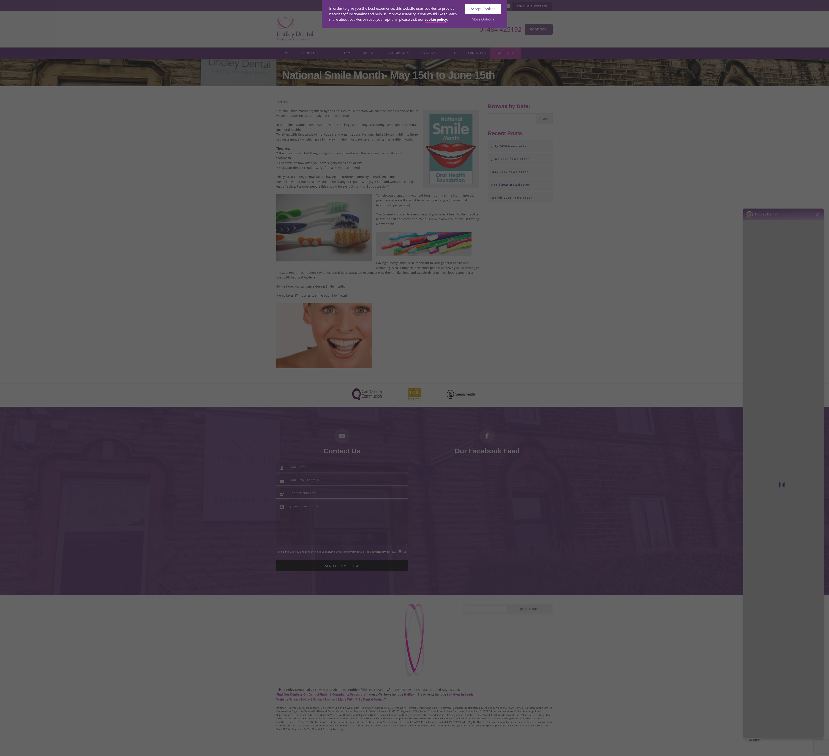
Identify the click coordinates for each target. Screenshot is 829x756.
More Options (483, 19)
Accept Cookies (483, 8)
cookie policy (436, 19)
